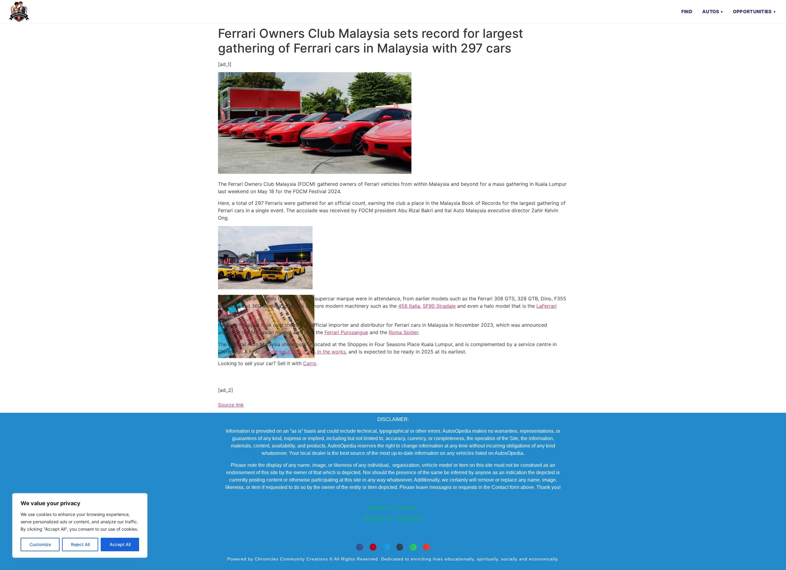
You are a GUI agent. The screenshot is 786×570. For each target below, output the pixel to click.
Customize (40, 544)
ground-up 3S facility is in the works (303, 352)
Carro (309, 363)
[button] (359, 547)
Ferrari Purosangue (346, 332)
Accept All (120, 544)
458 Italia (409, 306)
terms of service (393, 518)
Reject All (80, 544)
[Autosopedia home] (19, 11)
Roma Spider (403, 332)
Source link (231, 405)
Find (686, 11)
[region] (79, 525)
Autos (710, 11)
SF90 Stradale (439, 306)
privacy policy (393, 507)
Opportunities (752, 11)
